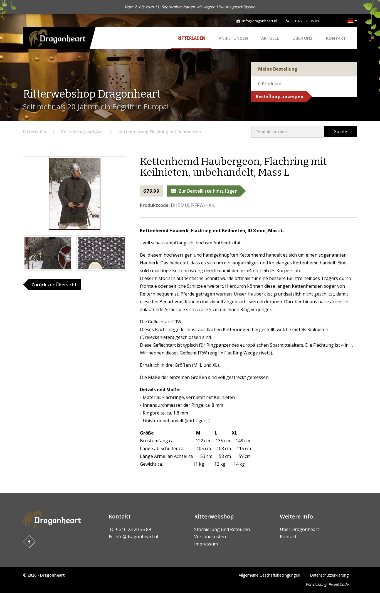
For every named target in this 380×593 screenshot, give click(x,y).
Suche (340, 131)
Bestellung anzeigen (279, 96)
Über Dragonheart (299, 529)
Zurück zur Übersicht (54, 285)
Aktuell (270, 38)
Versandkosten (210, 537)
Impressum (206, 544)
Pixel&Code (339, 584)
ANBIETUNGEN (233, 38)
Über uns (302, 38)
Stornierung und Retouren (222, 529)
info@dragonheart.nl (259, 20)
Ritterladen (191, 38)
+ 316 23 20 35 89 (305, 20)
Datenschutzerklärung (329, 575)
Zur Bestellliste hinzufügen (208, 191)
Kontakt (336, 38)
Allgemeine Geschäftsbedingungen (269, 575)
